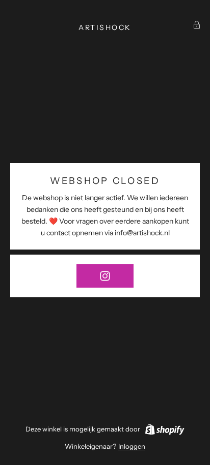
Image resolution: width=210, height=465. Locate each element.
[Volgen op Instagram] (105, 276)
